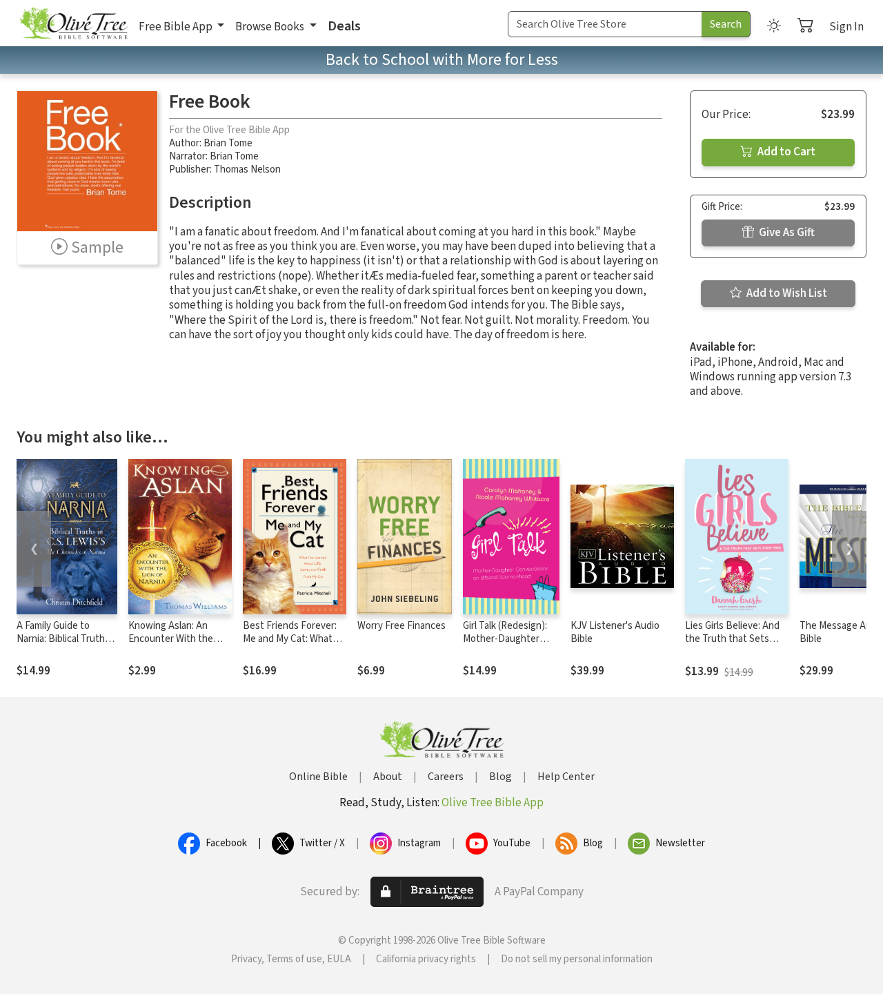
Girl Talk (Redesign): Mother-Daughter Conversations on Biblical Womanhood (506, 645)
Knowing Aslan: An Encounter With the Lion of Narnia (170, 638)
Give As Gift (786, 232)
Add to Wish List (785, 293)
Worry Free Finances (401, 625)
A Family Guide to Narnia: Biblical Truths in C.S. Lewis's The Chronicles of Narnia (63, 645)
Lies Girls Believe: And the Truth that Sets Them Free (732, 638)
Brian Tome (228, 143)
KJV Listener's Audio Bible (615, 632)
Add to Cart (785, 152)
